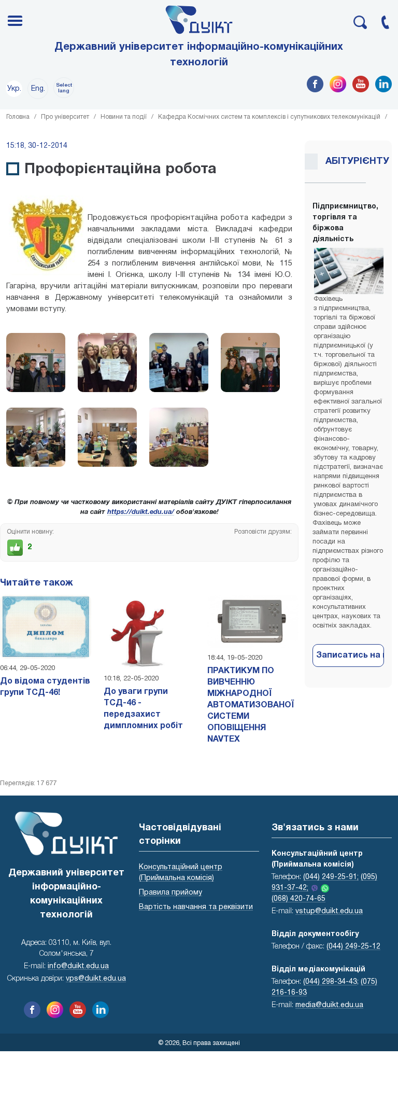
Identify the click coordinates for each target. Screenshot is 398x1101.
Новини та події (124, 117)
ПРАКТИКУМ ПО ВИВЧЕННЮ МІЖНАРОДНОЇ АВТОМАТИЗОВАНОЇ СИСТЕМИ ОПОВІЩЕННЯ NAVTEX (250, 705)
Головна (18, 117)
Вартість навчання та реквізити (196, 907)
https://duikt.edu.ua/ (140, 512)
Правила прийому (170, 892)
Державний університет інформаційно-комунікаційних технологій (198, 55)
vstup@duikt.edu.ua (329, 911)
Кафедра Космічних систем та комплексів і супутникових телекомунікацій (269, 117)
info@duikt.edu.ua (78, 966)
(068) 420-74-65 (298, 899)
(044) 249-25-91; (331, 877)
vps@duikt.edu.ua (96, 978)
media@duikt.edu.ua (329, 1005)
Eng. (38, 89)
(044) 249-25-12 (353, 946)
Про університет (65, 117)
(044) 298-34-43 (330, 982)
